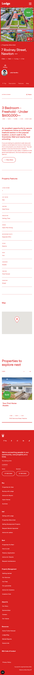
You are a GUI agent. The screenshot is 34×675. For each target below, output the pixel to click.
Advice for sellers (7, 532)
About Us (5, 602)
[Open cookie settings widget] (3, 672)
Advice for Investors (8, 590)
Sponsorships (6, 610)
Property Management (9, 569)
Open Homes (6, 499)
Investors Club (6, 594)
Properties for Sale (8, 487)
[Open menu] (30, 4)
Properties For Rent (8, 544)
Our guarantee (6, 585)
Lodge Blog (5, 635)
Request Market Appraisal (10, 528)
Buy (3, 483)
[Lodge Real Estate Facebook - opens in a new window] (11, 441)
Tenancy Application (8, 553)
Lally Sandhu (14, 72)
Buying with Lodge (8, 491)
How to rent (5, 548)
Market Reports (7, 639)
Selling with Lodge (8, 516)
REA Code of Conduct (9, 651)
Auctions (5, 503)
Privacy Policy (7, 662)
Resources (5, 626)
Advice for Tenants (8, 557)
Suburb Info (5, 643)
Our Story (5, 606)
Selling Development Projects (11, 524)
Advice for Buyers (7, 495)
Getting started (7, 573)
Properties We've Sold (8, 520)
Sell (3, 511)
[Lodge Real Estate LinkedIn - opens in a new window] (23, 441)
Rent (3, 540)
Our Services (6, 577)
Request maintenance (8, 561)
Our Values (5, 618)
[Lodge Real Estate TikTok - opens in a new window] (29, 441)
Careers (4, 614)
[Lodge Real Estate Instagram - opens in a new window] (17, 441)
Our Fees (5, 581)
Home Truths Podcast (8, 630)
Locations (5, 464)
